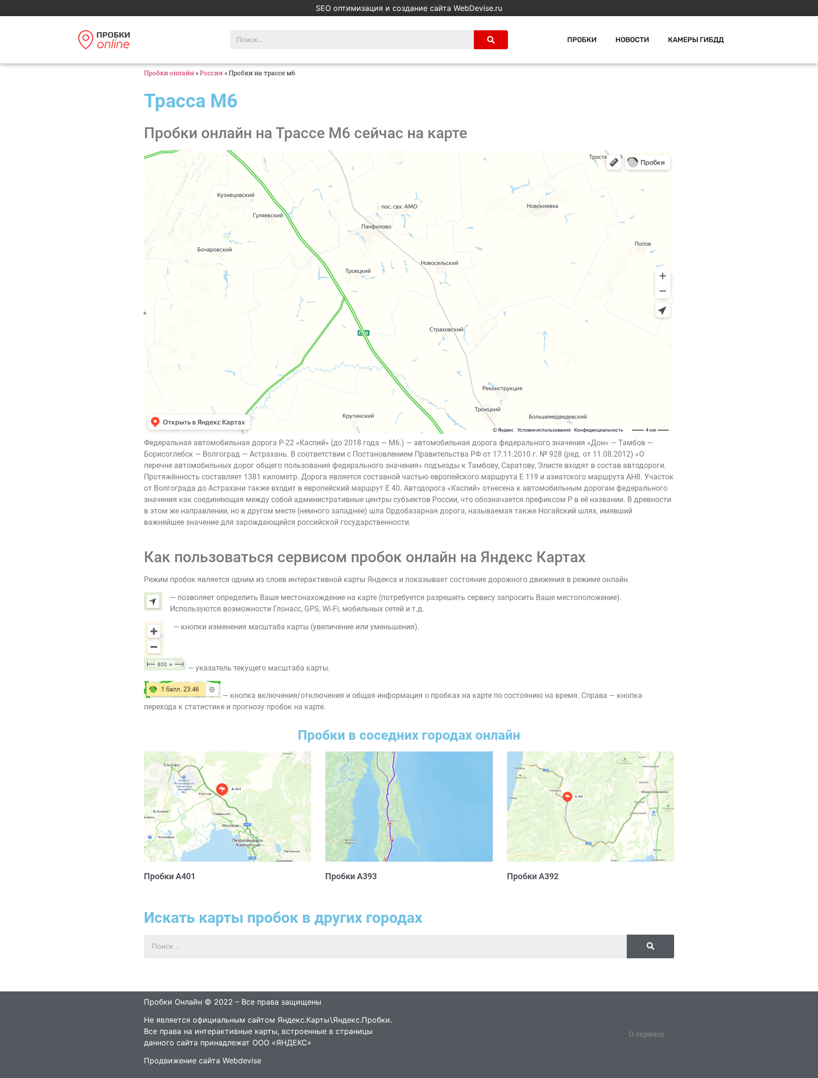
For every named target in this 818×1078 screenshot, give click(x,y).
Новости (632, 39)
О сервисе (647, 1034)
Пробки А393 (351, 876)
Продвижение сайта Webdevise (202, 1060)
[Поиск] (491, 39)
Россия (211, 73)
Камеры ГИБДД (696, 39)
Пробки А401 (170, 876)
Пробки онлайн (169, 73)
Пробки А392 (533, 876)
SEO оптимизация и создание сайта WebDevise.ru (409, 8)
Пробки (581, 39)
